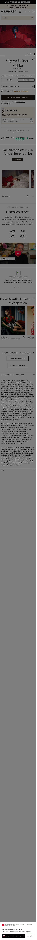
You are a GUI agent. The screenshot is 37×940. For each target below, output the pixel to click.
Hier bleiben (30, 936)
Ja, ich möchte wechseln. (15, 936)
